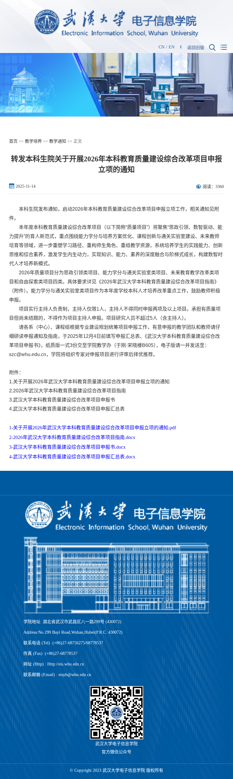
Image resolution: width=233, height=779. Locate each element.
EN (171, 47)
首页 (13, 141)
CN (161, 47)
